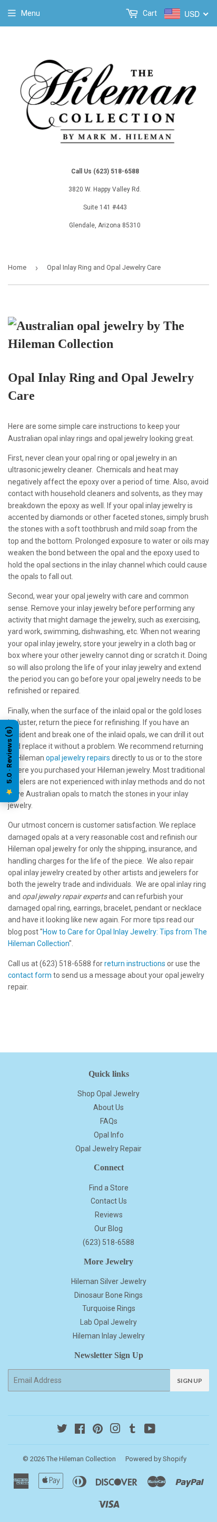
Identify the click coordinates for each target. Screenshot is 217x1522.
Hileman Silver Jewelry (108, 1281)
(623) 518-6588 (108, 1242)
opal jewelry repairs (78, 758)
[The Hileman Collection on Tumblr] (132, 1430)
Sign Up (189, 1381)
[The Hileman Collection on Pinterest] (97, 1430)
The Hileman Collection (81, 1459)
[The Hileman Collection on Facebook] (79, 1430)
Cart (149, 13)
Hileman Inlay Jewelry (109, 1336)
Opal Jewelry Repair (108, 1148)
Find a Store (109, 1188)
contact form (30, 975)
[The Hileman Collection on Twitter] (62, 1430)
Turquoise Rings (108, 1308)
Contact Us (109, 1201)
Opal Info (109, 1135)
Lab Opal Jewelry (108, 1322)
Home (17, 267)
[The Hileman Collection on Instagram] (115, 1430)
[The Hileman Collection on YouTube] (149, 1430)
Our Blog (108, 1228)
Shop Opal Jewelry (108, 1093)
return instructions (134, 963)
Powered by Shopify (155, 1459)
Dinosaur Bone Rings (108, 1295)
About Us (108, 1107)
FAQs (108, 1121)
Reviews (109, 1215)
